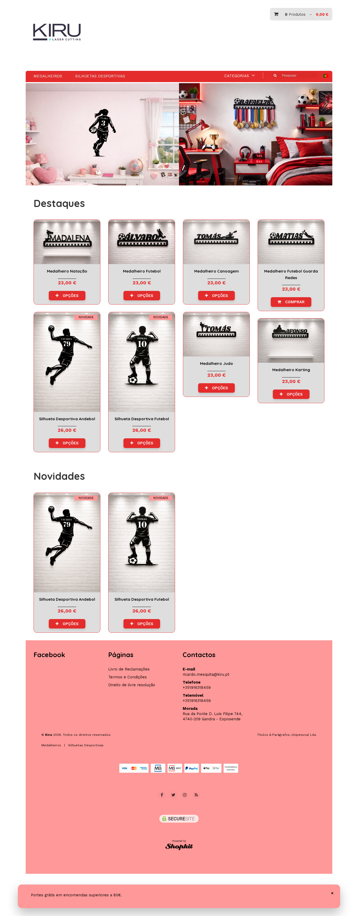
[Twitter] (173, 795)
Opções (69, 295)
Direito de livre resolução (131, 685)
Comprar (293, 302)
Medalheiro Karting (291, 340)
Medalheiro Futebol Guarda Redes (291, 242)
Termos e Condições (127, 677)
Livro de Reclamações (129, 669)
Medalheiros (48, 76)
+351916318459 (197, 687)
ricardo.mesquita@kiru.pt (206, 674)
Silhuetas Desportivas (100, 76)
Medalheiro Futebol (142, 242)
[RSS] (196, 795)
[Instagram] (185, 795)
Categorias (237, 75)
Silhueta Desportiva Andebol (67, 362)
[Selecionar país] (325, 75)
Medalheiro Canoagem (216, 242)
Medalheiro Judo (216, 334)
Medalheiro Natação (67, 242)
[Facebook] (162, 795)
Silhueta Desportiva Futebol (142, 362)
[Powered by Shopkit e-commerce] (179, 846)
